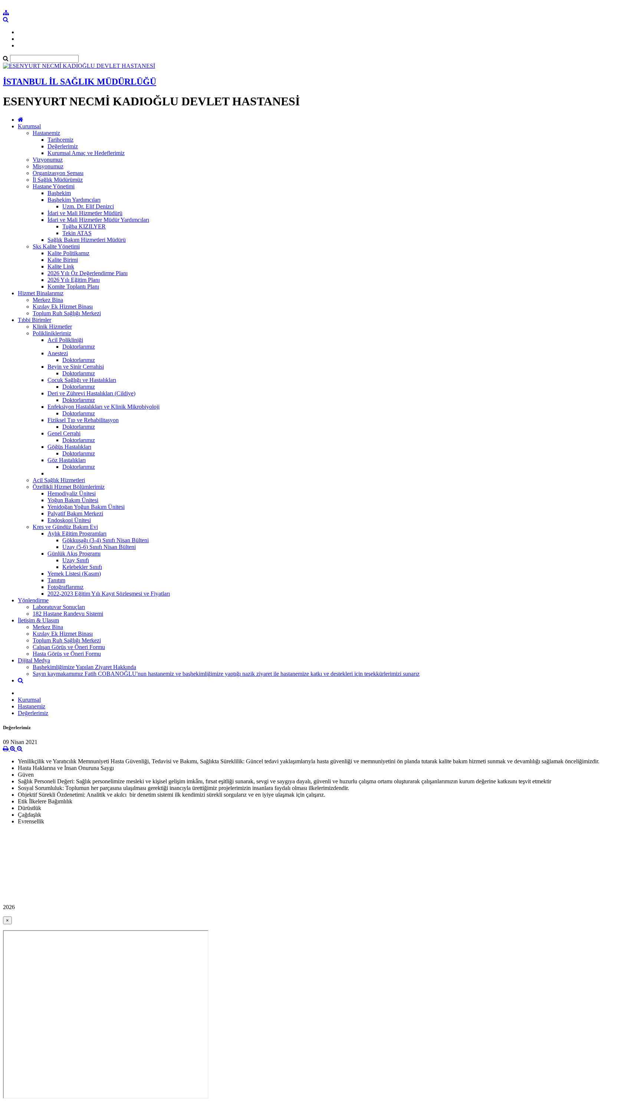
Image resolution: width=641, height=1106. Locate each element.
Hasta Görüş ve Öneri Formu (67, 654)
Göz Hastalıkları (66, 460)
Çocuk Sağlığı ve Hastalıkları (81, 380)
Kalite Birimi (62, 260)
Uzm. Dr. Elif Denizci (88, 206)
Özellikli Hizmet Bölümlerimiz (69, 487)
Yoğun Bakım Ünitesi (72, 500)
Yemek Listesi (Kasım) (74, 573)
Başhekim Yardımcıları (74, 200)
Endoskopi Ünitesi (69, 520)
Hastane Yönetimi (54, 186)
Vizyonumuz (48, 160)
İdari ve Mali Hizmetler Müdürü (84, 213)
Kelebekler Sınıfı (82, 567)
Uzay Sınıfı (75, 560)
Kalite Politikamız (68, 253)
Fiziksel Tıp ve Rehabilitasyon (83, 420)
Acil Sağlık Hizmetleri (59, 480)
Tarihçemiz (60, 139)
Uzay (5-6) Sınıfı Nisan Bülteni (99, 547)
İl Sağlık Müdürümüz (58, 180)
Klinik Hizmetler (52, 326)
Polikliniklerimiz (52, 333)
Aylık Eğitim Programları (76, 533)
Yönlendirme (33, 600)
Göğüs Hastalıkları (69, 447)
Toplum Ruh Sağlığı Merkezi (67, 313)
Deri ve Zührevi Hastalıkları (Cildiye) (91, 393)
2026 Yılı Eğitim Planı (73, 280)
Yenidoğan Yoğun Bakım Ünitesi (86, 507)
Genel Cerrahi (63, 433)
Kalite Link (60, 266)
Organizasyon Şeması (58, 173)
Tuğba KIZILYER (84, 226)
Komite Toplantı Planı (73, 286)
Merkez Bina (48, 300)
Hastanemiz (46, 133)
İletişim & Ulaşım (38, 620)
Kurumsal (29, 126)
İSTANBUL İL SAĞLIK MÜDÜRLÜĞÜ (79, 81)
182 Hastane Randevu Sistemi (68, 613)
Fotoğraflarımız (65, 587)
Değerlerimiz (62, 146)
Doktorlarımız (78, 346)
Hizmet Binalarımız (40, 293)
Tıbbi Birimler (34, 320)
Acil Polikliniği (65, 340)
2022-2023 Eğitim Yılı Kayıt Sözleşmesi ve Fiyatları (108, 593)
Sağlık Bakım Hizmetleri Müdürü (86, 240)
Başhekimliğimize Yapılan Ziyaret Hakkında (84, 667)
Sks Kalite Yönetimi (56, 246)
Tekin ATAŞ (77, 233)
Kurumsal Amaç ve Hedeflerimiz (86, 153)
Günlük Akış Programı (74, 553)
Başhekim (59, 193)
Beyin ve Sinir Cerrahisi (75, 366)
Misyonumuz (48, 166)
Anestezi (57, 353)
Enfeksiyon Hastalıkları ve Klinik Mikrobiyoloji (103, 407)
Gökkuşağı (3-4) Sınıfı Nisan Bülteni (105, 540)
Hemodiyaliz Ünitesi (71, 493)
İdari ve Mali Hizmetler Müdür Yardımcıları (98, 220)
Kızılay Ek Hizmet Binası (63, 306)
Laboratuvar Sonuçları (59, 607)
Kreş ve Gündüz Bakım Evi (65, 527)
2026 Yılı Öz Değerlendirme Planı (87, 273)
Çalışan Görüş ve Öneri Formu (69, 647)
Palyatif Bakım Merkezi (75, 513)
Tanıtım (56, 580)
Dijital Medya (34, 660)
